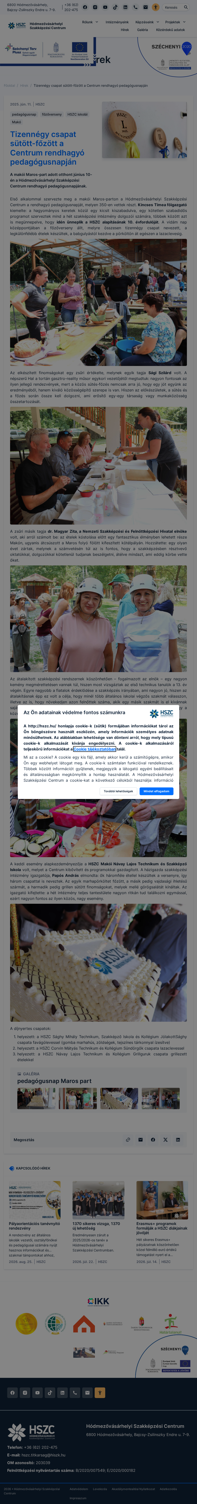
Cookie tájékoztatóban (95, 749)
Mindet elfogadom (156, 791)
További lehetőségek (118, 791)
